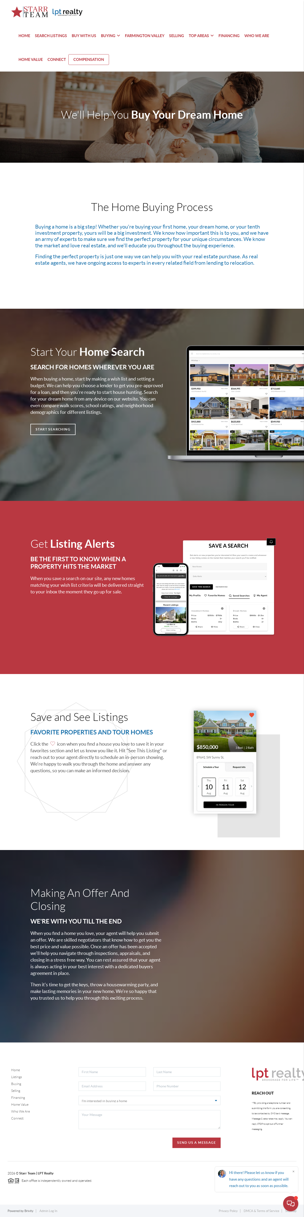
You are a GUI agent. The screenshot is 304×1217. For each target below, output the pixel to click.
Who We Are (20, 1111)
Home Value (19, 1104)
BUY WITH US (84, 36)
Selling (15, 1091)
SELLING (176, 36)
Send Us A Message (196, 1142)
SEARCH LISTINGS (51, 36)
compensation (88, 59)
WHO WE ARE (256, 36)
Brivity (28, 1211)
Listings (16, 1077)
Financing (18, 1098)
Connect (17, 1118)
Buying (16, 1084)
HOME (24, 36)
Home (15, 1070)
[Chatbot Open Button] (290, 1203)
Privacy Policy (228, 1211)
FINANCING (229, 36)
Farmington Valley (144, 36)
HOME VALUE (31, 59)
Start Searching (53, 429)
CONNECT (57, 59)
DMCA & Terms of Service (261, 1211)
